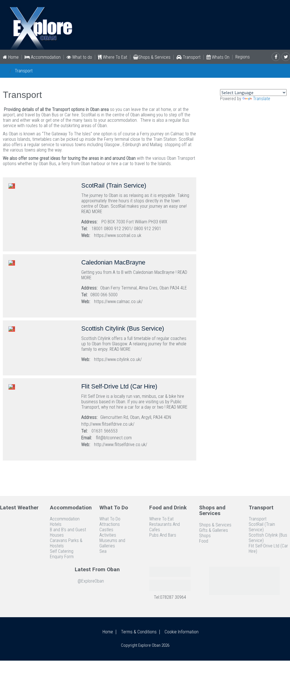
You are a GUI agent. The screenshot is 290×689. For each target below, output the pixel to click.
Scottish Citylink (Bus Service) (268, 537)
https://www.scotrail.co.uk (117, 235)
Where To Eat (114, 57)
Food (203, 541)
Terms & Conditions (139, 632)
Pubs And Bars (162, 535)
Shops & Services (154, 57)
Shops (205, 535)
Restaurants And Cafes (164, 527)
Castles (106, 529)
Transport (191, 57)
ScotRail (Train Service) (262, 527)
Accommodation (45, 57)
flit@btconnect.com (114, 437)
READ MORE (91, 211)
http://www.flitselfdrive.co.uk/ (120, 444)
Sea (102, 551)
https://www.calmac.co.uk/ (118, 301)
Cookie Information (182, 632)
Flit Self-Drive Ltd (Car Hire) (268, 548)
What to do (81, 57)
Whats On (220, 57)
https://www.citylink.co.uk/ (118, 359)
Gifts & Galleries (213, 530)
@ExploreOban (91, 581)
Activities (107, 535)
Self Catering (61, 551)
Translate (261, 98)
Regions (242, 57)
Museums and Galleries (112, 543)
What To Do (109, 519)
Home (13, 57)
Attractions (109, 524)
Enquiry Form (62, 556)
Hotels (55, 524)
